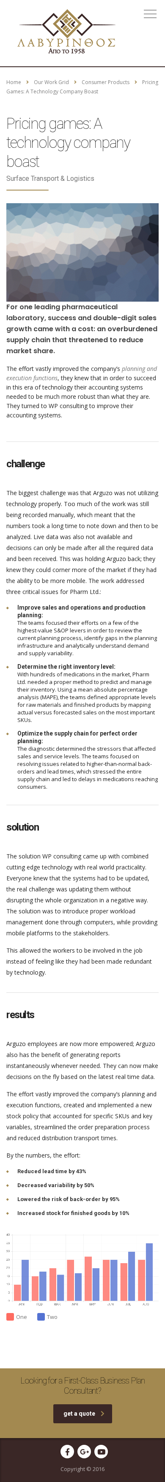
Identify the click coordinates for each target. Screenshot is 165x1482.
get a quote (79, 1413)
